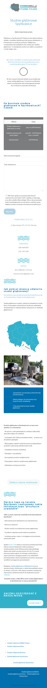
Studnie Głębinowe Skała (15, 646)
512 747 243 (23, 251)
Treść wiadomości (10, 164)
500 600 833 (23, 247)
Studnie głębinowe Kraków (17, 674)
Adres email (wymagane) (12, 156)
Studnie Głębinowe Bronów (16, 652)
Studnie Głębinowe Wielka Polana (18, 643)
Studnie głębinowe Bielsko (30, 672)
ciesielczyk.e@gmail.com (23, 274)
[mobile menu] (44, 5)
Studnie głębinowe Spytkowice (17, 656)
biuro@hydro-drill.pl (23, 270)
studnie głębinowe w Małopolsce (22, 566)
